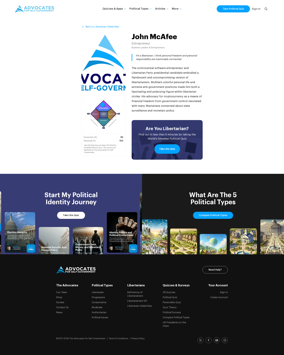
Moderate (97, 307)
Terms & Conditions (119, 339)
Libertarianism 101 (137, 301)
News (59, 312)
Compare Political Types (213, 215)
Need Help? (215, 270)
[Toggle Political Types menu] (150, 8)
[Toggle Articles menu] (167, 8)
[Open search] (266, 9)
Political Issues (100, 317)
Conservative (99, 302)
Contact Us (62, 307)
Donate (60, 302)
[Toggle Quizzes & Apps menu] (125, 8)
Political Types (139, 8)
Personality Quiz (172, 302)
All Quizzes (169, 292)
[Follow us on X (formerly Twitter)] (200, 340)
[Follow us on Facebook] (209, 340)
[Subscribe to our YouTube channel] (217, 340)
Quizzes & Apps (113, 8)
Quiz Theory (169, 307)
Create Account (219, 297)
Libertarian (98, 292)
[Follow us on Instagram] (225, 340)
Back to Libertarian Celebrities (102, 27)
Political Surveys (172, 312)
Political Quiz (170, 297)
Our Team (61, 292)
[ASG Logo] (76, 270)
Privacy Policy (138, 339)
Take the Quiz (167, 149)
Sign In (256, 9)
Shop (59, 297)
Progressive (98, 297)
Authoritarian (99, 312)
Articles (160, 8)
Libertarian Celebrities (139, 306)
